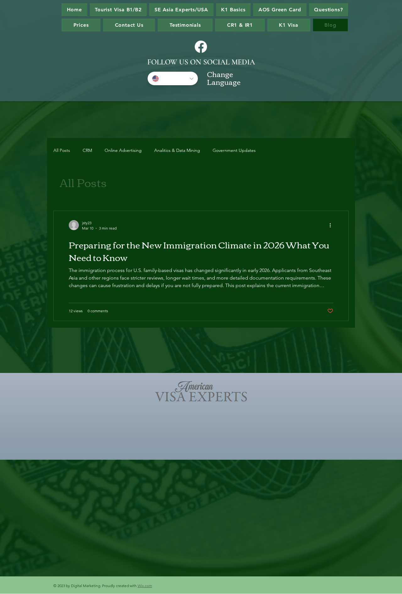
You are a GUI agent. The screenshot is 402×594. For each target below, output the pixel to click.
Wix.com (145, 585)
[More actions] (332, 225)
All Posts (61, 150)
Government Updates (234, 150)
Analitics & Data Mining (177, 150)
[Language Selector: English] (173, 78)
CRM (87, 150)
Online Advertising (123, 150)
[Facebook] (201, 47)
